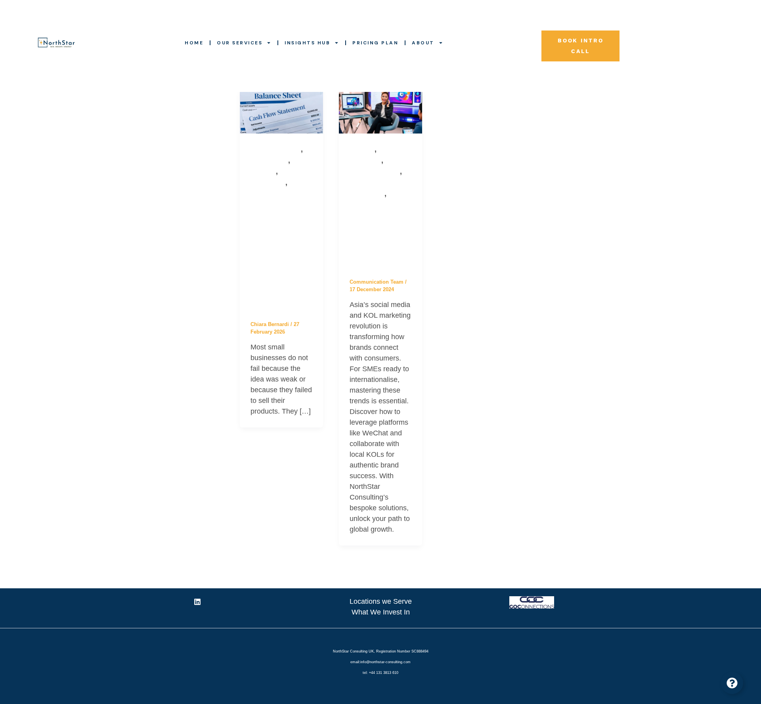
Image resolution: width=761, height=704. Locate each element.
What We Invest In (381, 612)
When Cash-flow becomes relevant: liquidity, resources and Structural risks (280, 254)
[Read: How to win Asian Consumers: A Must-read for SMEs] (380, 109)
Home (194, 43)
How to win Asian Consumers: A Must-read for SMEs (379, 238)
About (423, 43)
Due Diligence (269, 161)
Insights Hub (307, 43)
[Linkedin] (197, 601)
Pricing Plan (375, 43)
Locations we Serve (381, 601)
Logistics (263, 172)
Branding (362, 150)
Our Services (239, 43)
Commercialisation (275, 150)
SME (295, 183)
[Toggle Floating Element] (732, 683)
